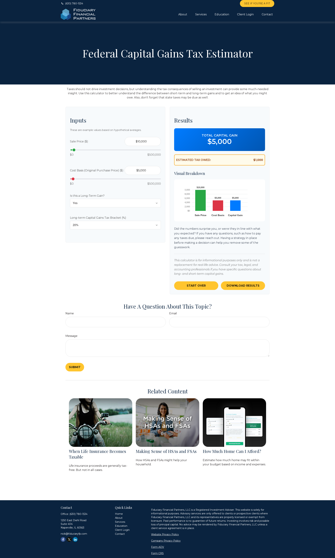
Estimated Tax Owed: (193, 160)
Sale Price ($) (79, 141)
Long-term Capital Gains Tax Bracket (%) (98, 217)
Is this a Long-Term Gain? (87, 195)
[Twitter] (69, 539)
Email (173, 313)
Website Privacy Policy (165, 534)
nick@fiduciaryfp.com (74, 533)
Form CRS (157, 553)
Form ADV (157, 547)
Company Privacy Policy (166, 540)
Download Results (243, 285)
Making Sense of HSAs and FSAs (166, 451)
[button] (183, 14)
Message (71, 336)
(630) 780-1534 (74, 3)
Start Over (196, 285)
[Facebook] (63, 539)
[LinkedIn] (75, 539)
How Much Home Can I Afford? (232, 451)
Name (69, 313)
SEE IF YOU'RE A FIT (257, 3)
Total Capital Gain (219, 135)
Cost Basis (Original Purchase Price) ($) (96, 170)
